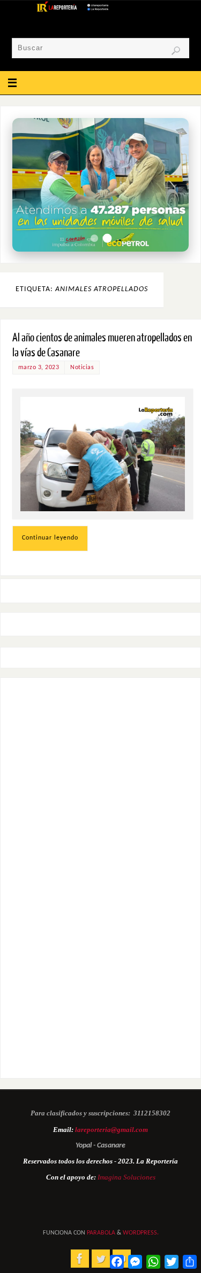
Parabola (101, 1233)
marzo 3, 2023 (38, 367)
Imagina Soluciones (126, 1177)
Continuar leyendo (50, 538)
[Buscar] (175, 50)
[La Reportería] (80, 1258)
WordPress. (141, 1233)
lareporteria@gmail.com (111, 1130)
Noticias (82, 367)
